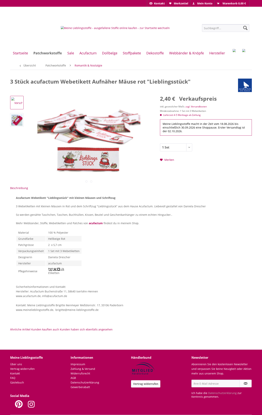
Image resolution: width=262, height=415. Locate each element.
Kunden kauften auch (45, 329)
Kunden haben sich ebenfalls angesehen (86, 329)
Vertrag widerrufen (22, 369)
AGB (73, 378)
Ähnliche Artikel (20, 329)
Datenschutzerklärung (85, 382)
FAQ (12, 378)
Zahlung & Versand (83, 369)
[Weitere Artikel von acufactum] (245, 85)
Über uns (16, 364)
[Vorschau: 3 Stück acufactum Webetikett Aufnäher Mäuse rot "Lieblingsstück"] (17, 102)
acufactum (96, 223)
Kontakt (15, 373)
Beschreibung (19, 188)
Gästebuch (17, 382)
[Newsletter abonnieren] (246, 383)
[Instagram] (31, 404)
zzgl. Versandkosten (196, 106)
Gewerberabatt (80, 387)
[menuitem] (157, 3)
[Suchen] (245, 28)
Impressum (78, 364)
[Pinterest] (19, 404)
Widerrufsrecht (80, 373)
